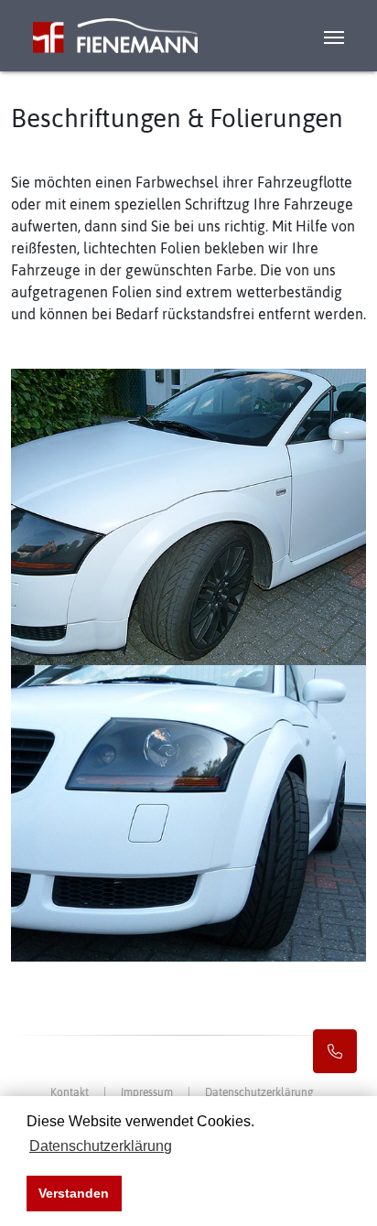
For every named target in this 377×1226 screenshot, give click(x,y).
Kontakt (69, 1092)
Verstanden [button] (73, 1193)
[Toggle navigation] (343, 35)
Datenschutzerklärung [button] (100, 1146)
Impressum (147, 1092)
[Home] (99, 35)
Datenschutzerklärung (259, 1092)
